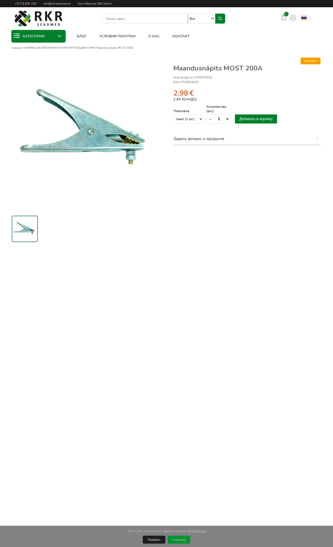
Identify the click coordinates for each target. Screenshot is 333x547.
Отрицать (154, 539)
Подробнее (197, 531)
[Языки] (304, 17)
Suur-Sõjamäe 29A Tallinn (94, 4)
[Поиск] (220, 19)
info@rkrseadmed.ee (57, 4)
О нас (154, 36)
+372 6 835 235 (25, 4)
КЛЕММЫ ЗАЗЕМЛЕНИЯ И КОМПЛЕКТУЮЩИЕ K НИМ (59, 48)
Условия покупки (117, 36)
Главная (16, 48)
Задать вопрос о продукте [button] (198, 138)
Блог (82, 36)
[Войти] (293, 18)
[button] (38, 19)
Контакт (181, 36)
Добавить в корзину (256, 119)
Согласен (179, 539)
